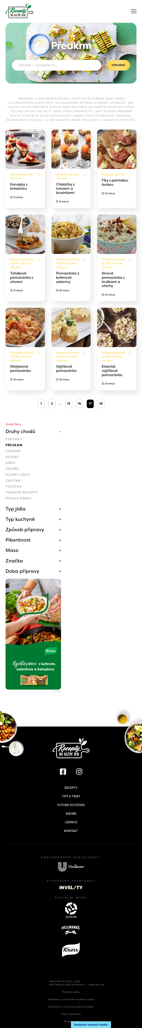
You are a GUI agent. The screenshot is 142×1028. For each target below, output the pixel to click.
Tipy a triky (71, 796)
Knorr (71, 814)
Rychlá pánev (19, 498)
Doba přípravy (22, 571)
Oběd (10, 463)
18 (101, 404)
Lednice (71, 822)
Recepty (71, 788)
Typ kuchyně (20, 519)
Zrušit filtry (13, 424)
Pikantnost (18, 540)
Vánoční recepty (22, 492)
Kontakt (71, 831)
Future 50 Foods (71, 805)
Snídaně (13, 451)
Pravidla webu (71, 991)
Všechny (14, 439)
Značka (14, 561)
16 (79, 404)
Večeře (12, 469)
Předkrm (14, 445)
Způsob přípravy (25, 529)
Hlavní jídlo (18, 475)
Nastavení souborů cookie (91, 1024)
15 (68, 404)
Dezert (12, 457)
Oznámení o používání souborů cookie (71, 999)
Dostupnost (71, 1021)
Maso (12, 550)
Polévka (13, 486)
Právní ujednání (71, 1014)
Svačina (13, 481)
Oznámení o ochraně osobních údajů (71, 1006)
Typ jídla (16, 509)
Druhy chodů (20, 431)
